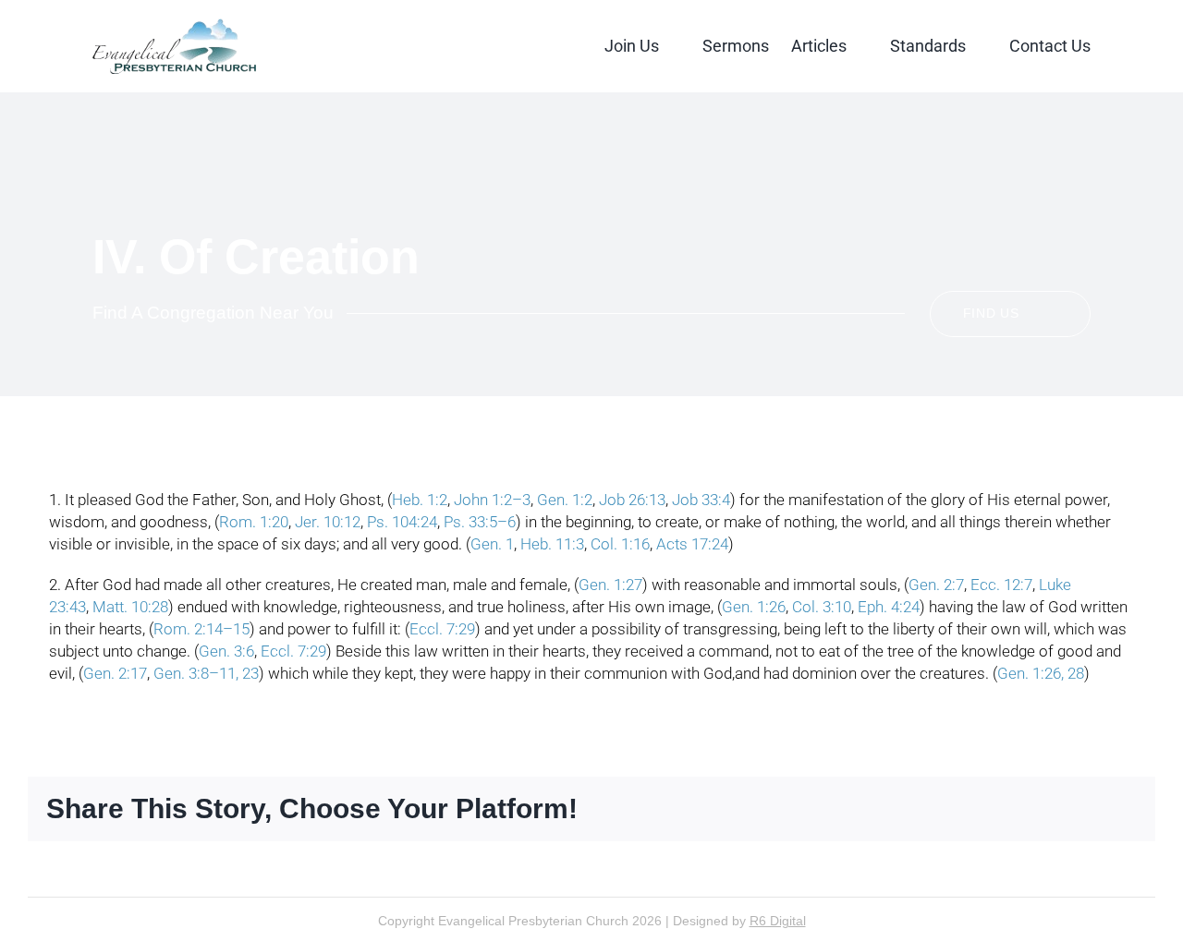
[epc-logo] (174, 26)
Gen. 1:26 (754, 606)
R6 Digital (778, 920)
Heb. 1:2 (419, 499)
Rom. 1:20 (253, 522)
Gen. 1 (492, 544)
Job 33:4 (701, 499)
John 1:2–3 (492, 499)
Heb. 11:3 (552, 544)
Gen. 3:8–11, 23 (206, 673)
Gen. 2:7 (936, 584)
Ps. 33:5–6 (480, 522)
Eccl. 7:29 (442, 629)
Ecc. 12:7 (1001, 584)
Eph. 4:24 (889, 606)
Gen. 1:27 (610, 584)
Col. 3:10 (821, 606)
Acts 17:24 (692, 544)
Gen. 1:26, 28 (1040, 673)
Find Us (991, 313)
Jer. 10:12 (327, 522)
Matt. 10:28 (130, 606)
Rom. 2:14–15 (201, 629)
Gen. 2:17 (115, 673)
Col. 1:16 (620, 544)
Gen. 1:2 (564, 499)
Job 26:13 (632, 499)
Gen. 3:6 (226, 651)
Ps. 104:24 (402, 522)
